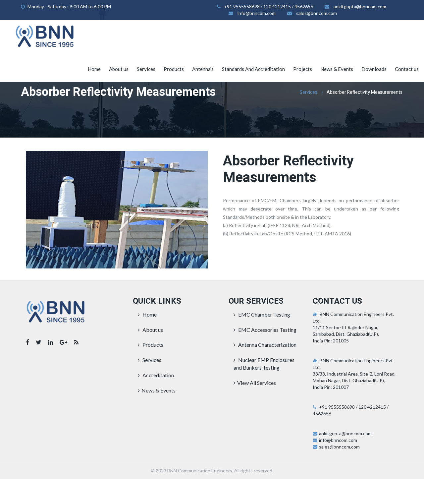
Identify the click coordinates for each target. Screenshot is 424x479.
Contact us (407, 69)
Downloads (374, 69)
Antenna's (203, 69)
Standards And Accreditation (253, 69)
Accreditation (157, 375)
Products (174, 69)
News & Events (336, 69)
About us (119, 69)
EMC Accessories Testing (266, 330)
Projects (302, 69)
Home (94, 69)
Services (146, 69)
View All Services (256, 383)
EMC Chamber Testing (263, 314)
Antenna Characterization (266, 344)
